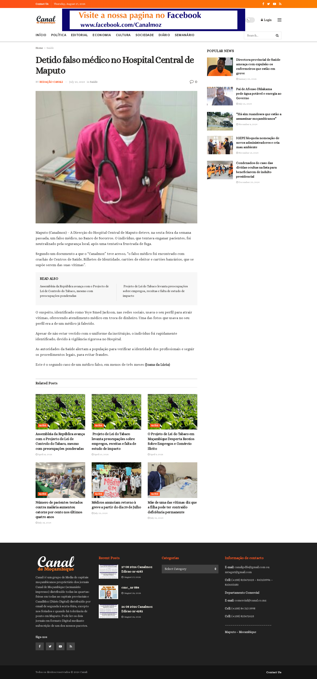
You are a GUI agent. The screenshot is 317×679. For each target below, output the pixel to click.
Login (267, 20)
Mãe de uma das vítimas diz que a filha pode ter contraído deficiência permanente (172, 507)
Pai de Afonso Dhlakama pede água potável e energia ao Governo (258, 93)
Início (41, 35)
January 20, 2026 (247, 79)
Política (58, 35)
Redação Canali (51, 81)
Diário (164, 35)
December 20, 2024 (248, 182)
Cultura (123, 35)
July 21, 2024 (156, 518)
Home (39, 47)
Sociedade (144, 35)
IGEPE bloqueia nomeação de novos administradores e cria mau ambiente (257, 142)
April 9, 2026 (156, 454)
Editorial (79, 35)
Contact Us (42, 3)
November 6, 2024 (247, 124)
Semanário (185, 35)
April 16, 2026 (45, 454)
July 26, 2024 (44, 522)
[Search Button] (277, 35)
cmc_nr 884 (130, 587)
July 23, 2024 (77, 81)
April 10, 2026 (101, 454)
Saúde (50, 47)
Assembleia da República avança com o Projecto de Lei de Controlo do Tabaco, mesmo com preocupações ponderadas (74, 291)
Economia (102, 35)
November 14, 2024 (248, 152)
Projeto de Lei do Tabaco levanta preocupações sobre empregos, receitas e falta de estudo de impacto (155, 291)
